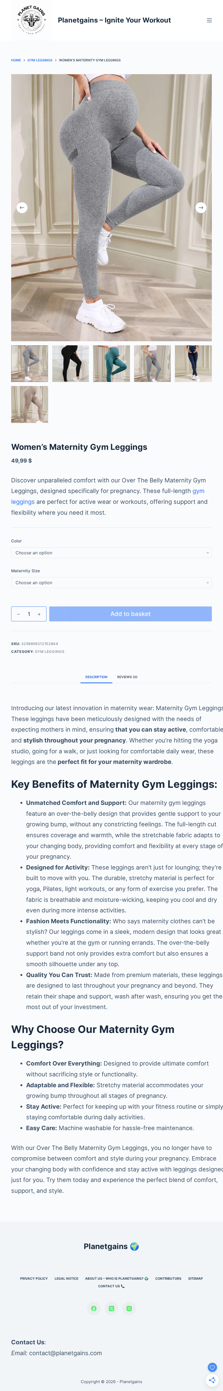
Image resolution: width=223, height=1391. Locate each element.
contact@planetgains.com (65, 1353)
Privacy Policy (34, 1278)
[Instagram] (129, 1308)
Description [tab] (96, 677)
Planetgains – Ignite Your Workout (114, 20)
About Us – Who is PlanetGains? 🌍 (116, 1278)
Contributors (168, 1278)
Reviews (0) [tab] (127, 677)
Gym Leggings (49, 651)
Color (16, 540)
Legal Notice (66, 1278)
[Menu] (209, 20)
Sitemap (195, 1278)
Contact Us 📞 (111, 1286)
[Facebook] (94, 1308)
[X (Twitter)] (111, 1308)
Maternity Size (25, 570)
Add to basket (130, 613)
